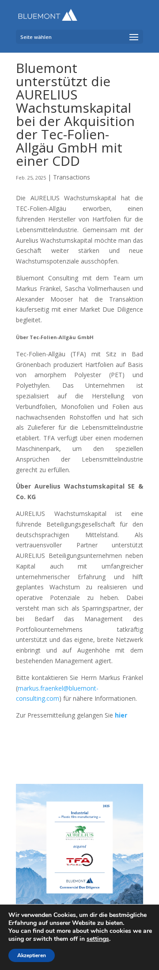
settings (98, 939)
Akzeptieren (31, 955)
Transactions (71, 177)
